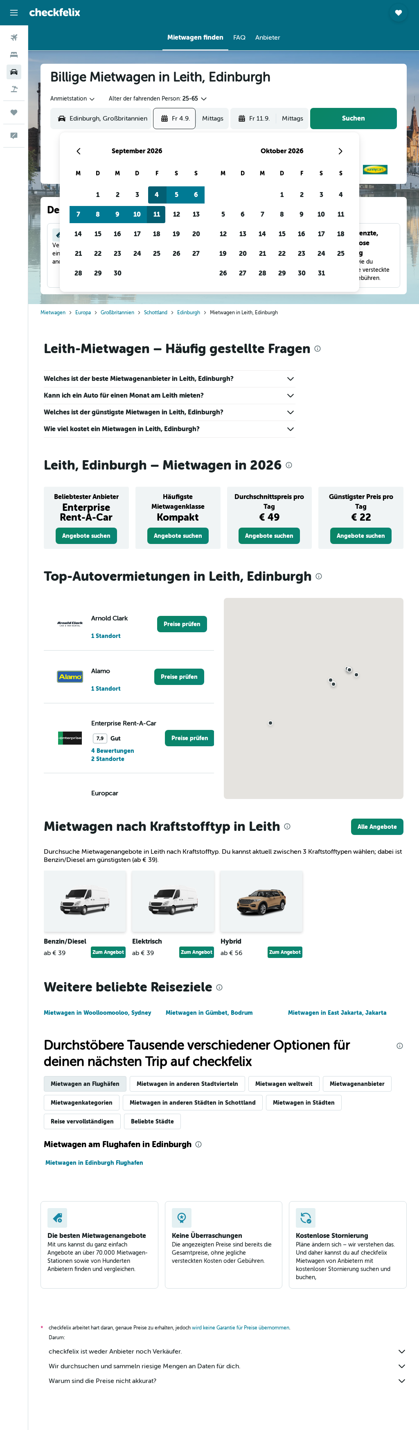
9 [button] (117, 214)
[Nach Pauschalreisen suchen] (14, 89)
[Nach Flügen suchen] (14, 37)
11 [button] (156, 214)
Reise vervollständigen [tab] (82, 1121)
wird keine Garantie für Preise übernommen (240, 1328)
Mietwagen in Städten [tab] (304, 1102)
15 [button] (98, 234)
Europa (83, 313)
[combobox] (73, 99)
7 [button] (78, 214)
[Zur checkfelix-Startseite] (54, 12)
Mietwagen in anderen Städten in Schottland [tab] (193, 1102)
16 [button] (117, 234)
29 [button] (98, 273)
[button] (14, 13)
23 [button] (117, 253)
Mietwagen (53, 313)
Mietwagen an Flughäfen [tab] (85, 1084)
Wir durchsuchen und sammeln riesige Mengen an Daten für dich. (145, 1366)
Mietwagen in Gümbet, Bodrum (209, 1012)
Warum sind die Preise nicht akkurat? (102, 1381)
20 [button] (196, 234)
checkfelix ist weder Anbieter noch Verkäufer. (115, 1351)
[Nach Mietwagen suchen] (14, 72)
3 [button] (137, 195)
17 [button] (137, 234)
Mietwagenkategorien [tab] (82, 1102)
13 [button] (196, 214)
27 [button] (196, 253)
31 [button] (321, 273)
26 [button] (176, 253)
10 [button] (137, 214)
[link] (86, 536)
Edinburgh (188, 313)
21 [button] (78, 253)
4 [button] (157, 195)
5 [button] (176, 195)
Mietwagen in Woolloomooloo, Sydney (97, 1012)
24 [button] (137, 253)
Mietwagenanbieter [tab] (357, 1084)
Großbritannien (117, 313)
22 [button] (97, 253)
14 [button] (78, 234)
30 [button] (118, 273)
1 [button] (97, 195)
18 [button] (156, 234)
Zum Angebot (108, 952)
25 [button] (156, 253)
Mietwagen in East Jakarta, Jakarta (337, 1012)
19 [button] (176, 234)
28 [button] (78, 273)
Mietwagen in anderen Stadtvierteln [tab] (187, 1084)
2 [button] (117, 195)
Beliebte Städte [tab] (152, 1121)
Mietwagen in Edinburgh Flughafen (94, 1162)
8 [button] (98, 214)
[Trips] (14, 112)
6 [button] (196, 195)
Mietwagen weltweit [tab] (284, 1084)
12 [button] (176, 214)
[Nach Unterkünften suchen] (14, 55)
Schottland (155, 313)
